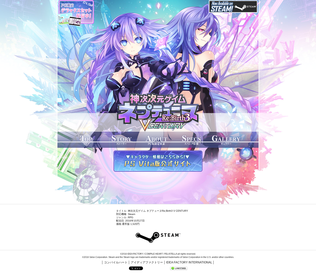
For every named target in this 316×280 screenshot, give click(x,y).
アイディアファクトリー (147, 262)
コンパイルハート (115, 262)
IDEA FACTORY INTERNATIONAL (189, 262)
